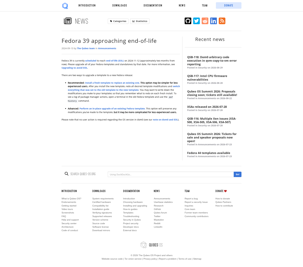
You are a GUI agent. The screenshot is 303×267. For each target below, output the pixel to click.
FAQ (64, 216)
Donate (228, 5)
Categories (119, 21)
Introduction (87, 5)
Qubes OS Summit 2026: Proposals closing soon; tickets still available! (212, 95)
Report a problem (167, 259)
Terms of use (184, 259)
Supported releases (102, 216)
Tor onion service (133, 259)
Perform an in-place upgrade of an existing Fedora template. (112, 108)
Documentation (153, 5)
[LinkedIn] (213, 21)
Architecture (68, 227)
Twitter (157, 216)
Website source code (112, 259)
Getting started (69, 205)
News (182, 5)
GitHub (157, 209)
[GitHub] (188, 21)
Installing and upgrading (135, 205)
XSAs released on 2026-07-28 (207, 108)
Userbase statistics (163, 202)
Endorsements (69, 202)
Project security (130, 223)
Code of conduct (70, 230)
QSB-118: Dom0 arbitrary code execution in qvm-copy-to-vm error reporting (212, 62)
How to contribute (224, 205)
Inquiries (189, 205)
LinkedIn (158, 227)
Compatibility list (100, 205)
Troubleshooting (131, 216)
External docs (130, 230)
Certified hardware (101, 202)
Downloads (119, 5)
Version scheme (100, 219)
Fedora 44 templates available (209, 154)
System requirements (103, 198)
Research (158, 205)
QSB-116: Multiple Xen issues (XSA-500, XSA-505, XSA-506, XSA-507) (211, 122)
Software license (100, 227)
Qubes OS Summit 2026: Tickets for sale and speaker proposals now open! (212, 139)
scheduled (90, 60)
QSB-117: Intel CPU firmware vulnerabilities (207, 79)
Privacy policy (150, 259)
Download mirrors (101, 230)
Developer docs (131, 227)
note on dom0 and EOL (165, 119)
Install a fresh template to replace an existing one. (112, 82)
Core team (190, 209)
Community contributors (196, 216)
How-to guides (130, 209)
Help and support (70, 219)
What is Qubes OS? (71, 198)
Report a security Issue (196, 202)
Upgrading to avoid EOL (74, 67)
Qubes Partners (223, 202)
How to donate (222, 198)
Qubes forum (160, 212)
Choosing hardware (133, 202)
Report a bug (191, 198)
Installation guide (100, 209)
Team (205, 5)
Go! (237, 174)
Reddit (157, 223)
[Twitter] (196, 21)
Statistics (141, 21)
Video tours (67, 209)
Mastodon (159, 219)
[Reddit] (205, 21)
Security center (69, 223)
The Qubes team (86, 48)
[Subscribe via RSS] (222, 21)
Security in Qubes (132, 219)
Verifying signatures (102, 212)
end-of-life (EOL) (115, 60)
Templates (128, 212)
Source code (98, 223)
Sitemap (197, 259)
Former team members (196, 212)
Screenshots (68, 212)
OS (156, 245)
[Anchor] (228, 39)
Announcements (107, 48)
